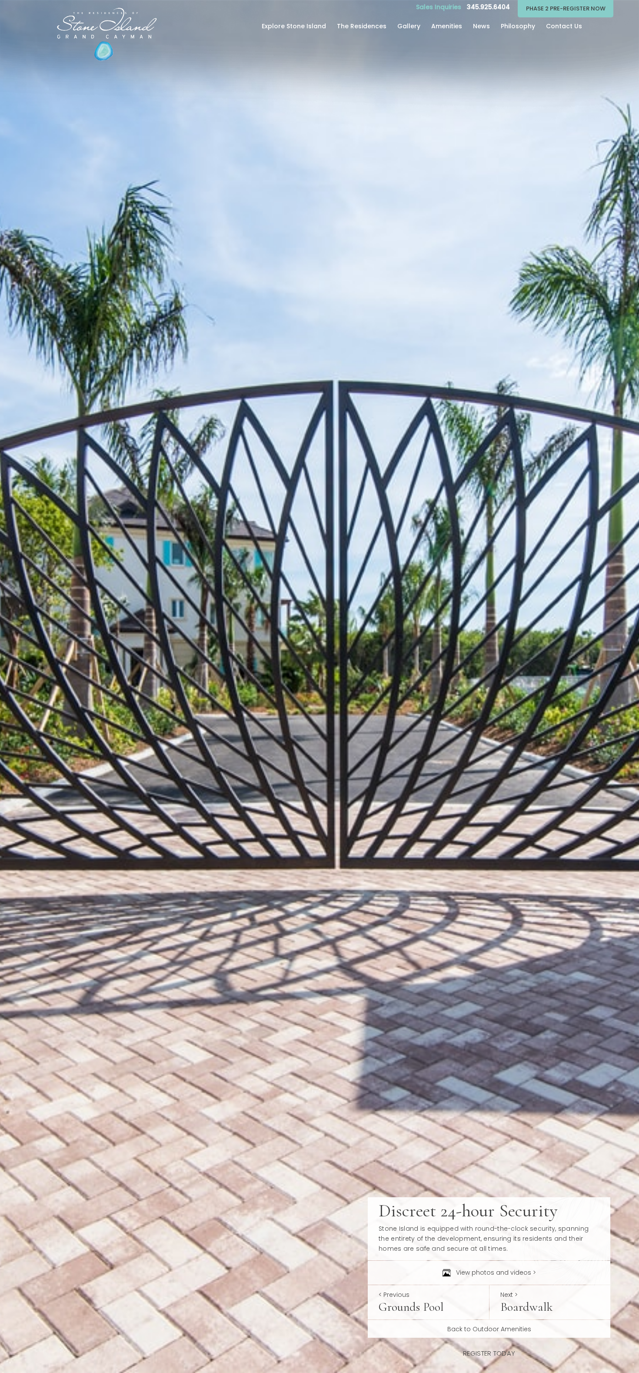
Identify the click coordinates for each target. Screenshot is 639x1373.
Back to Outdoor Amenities (489, 1329)
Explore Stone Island (294, 26)
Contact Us (564, 26)
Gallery (408, 26)
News (481, 26)
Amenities (446, 26)
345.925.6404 (488, 7)
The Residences (361, 26)
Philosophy (518, 26)
